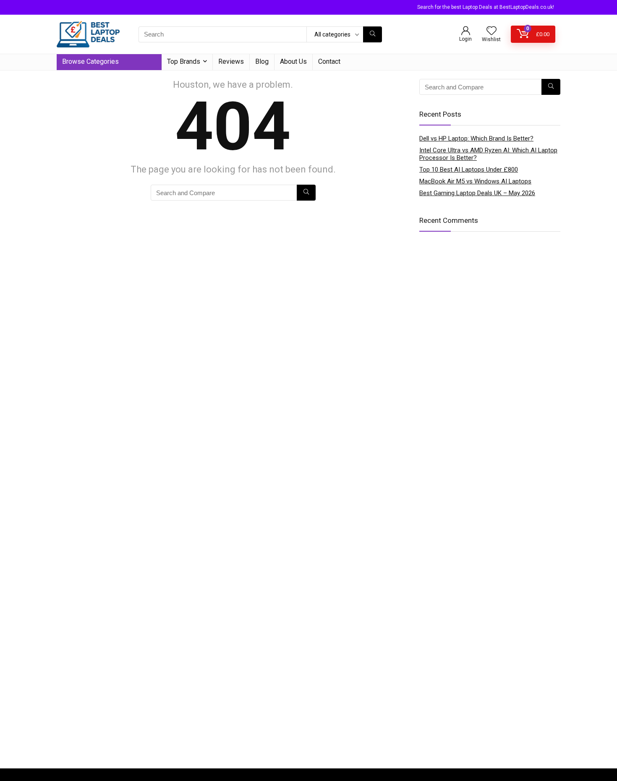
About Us (293, 61)
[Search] (372, 34)
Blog (262, 61)
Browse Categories (90, 61)
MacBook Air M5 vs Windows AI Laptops (475, 181)
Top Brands (183, 61)
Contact (329, 61)
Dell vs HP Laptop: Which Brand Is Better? (476, 138)
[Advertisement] (308, 701)
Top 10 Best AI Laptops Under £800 (468, 169)
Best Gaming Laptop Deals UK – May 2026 (477, 193)
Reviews (231, 61)
